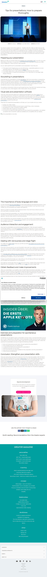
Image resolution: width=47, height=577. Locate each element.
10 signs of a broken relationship (23, 504)
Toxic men (23, 505)
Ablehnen (23, 297)
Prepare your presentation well (27, 60)
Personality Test (23, 455)
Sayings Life (23, 532)
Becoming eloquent (23, 536)
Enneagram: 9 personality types (23, 461)
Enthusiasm (10, 361)
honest (4, 276)
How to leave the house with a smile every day (23, 521)
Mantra (23, 523)
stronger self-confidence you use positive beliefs (15, 254)
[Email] (22, 431)
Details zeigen (40, 294)
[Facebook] (19, 431)
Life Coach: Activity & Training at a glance (23, 474)
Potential (29, 255)
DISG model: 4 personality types (23, 459)
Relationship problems (23, 502)
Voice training (17, 220)
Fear (20, 262)
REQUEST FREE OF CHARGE (23, 392)
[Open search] (42, 1)
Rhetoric (23, 5)
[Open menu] (45, 2)
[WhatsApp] (28, 431)
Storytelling (23, 79)
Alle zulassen (38, 297)
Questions (19, 228)
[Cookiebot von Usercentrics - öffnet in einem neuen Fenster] (41, 278)
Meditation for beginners (23, 517)
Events (38, 94)
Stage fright (11, 243)
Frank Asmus (23, 358)
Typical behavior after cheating (23, 507)
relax (26, 264)
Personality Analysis (23, 463)
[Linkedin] (25, 431)
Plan (19, 272)
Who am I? (23, 534)
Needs (24, 69)
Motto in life (23, 530)
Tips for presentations (14, 204)
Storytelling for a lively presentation (32, 81)
